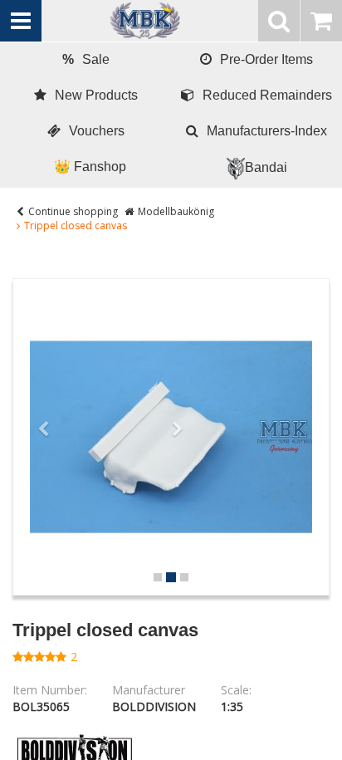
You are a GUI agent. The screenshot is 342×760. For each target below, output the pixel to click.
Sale (86, 59)
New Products (96, 95)
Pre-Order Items (266, 59)
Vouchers (97, 131)
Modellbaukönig (176, 211)
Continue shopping (73, 211)
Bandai (266, 167)
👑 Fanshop (90, 166)
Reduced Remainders (267, 95)
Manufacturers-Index (267, 131)
